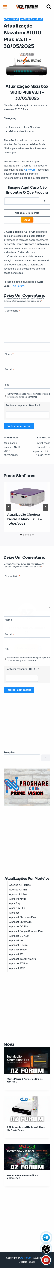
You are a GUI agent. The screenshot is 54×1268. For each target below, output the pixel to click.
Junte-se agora (25, 648)
